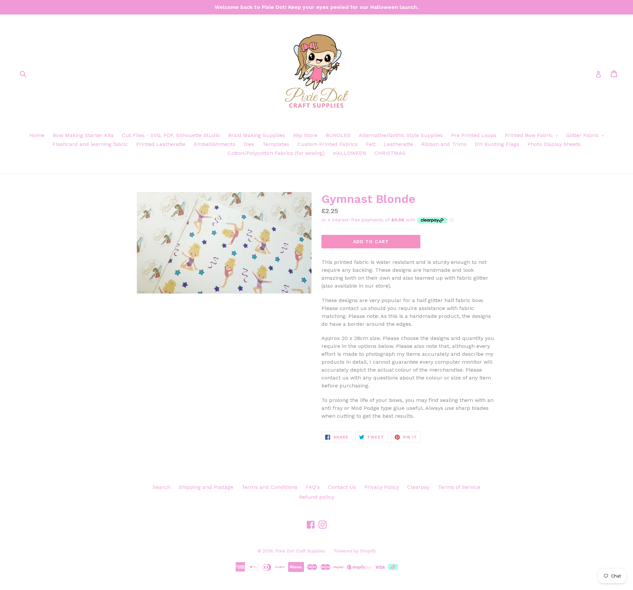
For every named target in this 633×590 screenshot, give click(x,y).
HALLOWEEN (349, 153)
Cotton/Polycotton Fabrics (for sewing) (276, 153)
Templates (275, 144)
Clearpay (418, 487)
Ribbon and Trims (444, 144)
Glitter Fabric (583, 135)
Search (161, 487)
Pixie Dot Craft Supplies (300, 550)
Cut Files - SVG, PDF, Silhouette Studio (171, 135)
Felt (371, 144)
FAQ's (313, 487)
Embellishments (214, 144)
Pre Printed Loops (474, 135)
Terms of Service (459, 487)
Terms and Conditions (269, 487)
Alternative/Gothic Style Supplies (401, 135)
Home (37, 135)
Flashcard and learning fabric (90, 144)
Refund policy (316, 497)
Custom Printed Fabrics (327, 144)
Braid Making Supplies (256, 135)
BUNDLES (338, 135)
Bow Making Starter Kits (83, 135)
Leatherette (398, 144)
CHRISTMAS (390, 153)
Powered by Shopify (355, 550)
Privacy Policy (381, 487)
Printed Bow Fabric (530, 135)
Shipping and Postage (206, 487)
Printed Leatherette (161, 144)
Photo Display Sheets (554, 144)
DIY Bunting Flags (497, 144)
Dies (249, 144)
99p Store (305, 135)
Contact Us (342, 487)
